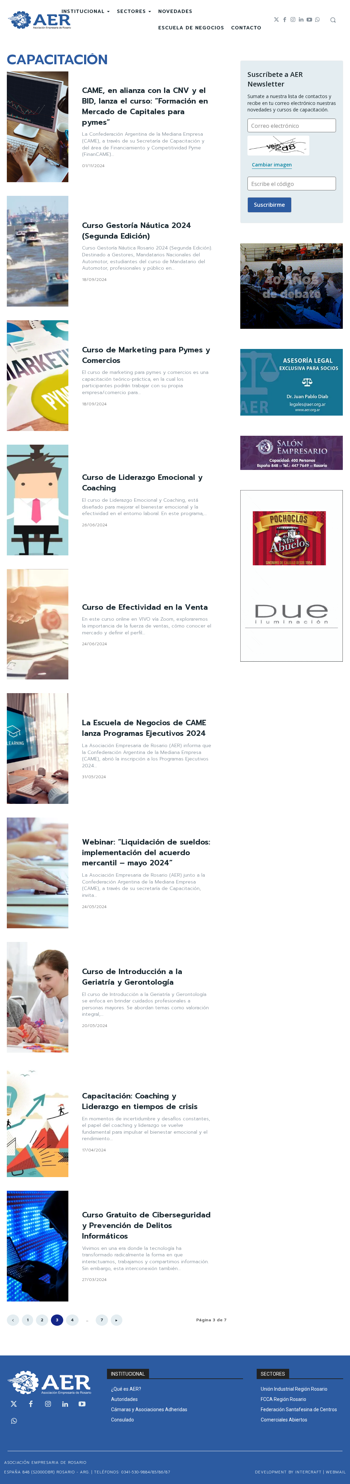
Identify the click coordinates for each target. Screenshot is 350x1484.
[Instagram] (293, 20)
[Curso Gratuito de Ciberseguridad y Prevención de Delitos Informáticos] (37, 1246)
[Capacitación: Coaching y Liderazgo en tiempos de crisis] (37, 1121)
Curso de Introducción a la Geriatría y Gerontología (132, 977)
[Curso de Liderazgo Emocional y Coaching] (37, 500)
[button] (333, 20)
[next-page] (116, 1320)
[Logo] (39, 20)
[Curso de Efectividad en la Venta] (37, 624)
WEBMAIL (336, 1472)
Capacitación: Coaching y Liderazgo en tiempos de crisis (140, 1101)
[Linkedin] (301, 20)
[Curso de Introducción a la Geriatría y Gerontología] (37, 997)
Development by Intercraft (288, 1472)
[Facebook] (285, 20)
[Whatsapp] (317, 20)
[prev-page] (13, 1320)
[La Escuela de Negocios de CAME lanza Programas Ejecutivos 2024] (37, 748)
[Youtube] (309, 20)
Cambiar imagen (272, 164)
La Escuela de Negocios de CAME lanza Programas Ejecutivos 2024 (144, 728)
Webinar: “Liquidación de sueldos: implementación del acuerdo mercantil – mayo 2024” (146, 852)
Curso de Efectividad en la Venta (145, 607)
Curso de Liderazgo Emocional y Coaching (142, 483)
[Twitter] (276, 20)
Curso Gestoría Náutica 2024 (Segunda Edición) (136, 231)
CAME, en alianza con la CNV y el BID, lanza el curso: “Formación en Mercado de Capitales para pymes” (145, 106)
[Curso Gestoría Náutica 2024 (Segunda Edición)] (37, 251)
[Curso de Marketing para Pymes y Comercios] (37, 375)
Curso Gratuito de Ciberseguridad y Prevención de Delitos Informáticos (146, 1225)
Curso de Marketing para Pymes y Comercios (146, 355)
